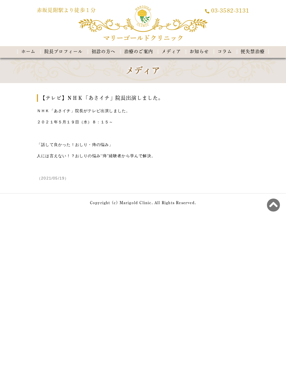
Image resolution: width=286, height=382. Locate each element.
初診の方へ (104, 51)
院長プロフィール (63, 51)
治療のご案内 (138, 51)
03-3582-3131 (230, 11)
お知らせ (199, 51)
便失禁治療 (253, 51)
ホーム (28, 51)
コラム (225, 51)
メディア (171, 51)
